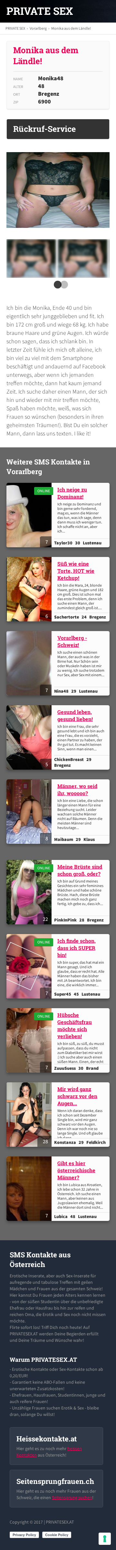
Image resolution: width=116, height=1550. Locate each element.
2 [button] (63, 286)
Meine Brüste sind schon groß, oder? (79, 870)
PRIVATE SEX (39, 11)
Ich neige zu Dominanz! (72, 493)
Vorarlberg (38, 28)
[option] (31, 258)
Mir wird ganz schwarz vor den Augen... (77, 1096)
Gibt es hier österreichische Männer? (76, 1170)
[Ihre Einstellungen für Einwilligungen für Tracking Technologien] (105, 1539)
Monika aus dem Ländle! (71, 28)
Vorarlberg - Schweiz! (72, 641)
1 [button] (56, 286)
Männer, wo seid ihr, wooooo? (77, 789)
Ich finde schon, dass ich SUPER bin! (76, 947)
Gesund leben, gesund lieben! (75, 715)
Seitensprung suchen (72, 1497)
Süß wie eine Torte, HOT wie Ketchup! (75, 570)
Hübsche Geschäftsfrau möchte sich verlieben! (74, 1025)
